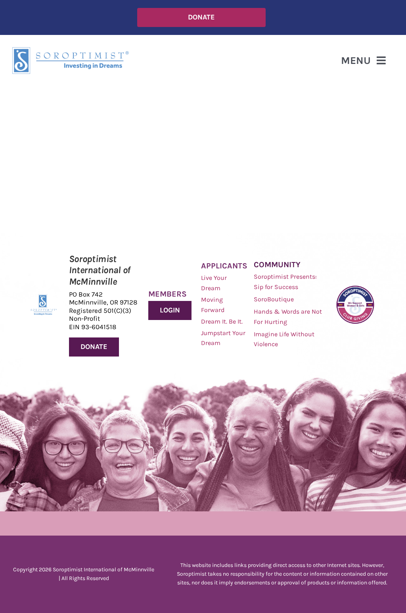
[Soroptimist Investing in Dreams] (44, 298)
